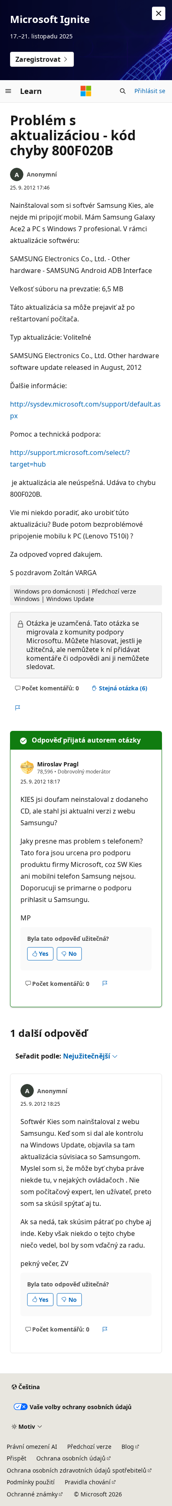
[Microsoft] (86, 91)
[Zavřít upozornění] (158, 13)
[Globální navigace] (8, 91)
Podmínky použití (31, 1482)
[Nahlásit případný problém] (17, 708)
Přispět (16, 1458)
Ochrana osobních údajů (71, 1458)
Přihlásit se (149, 91)
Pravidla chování (88, 1482)
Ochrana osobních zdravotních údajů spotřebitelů (77, 1470)
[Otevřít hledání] (122, 91)
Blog (127, 1446)
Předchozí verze (89, 1446)
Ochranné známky (32, 1494)
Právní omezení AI (32, 1446)
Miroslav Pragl (57, 764)
